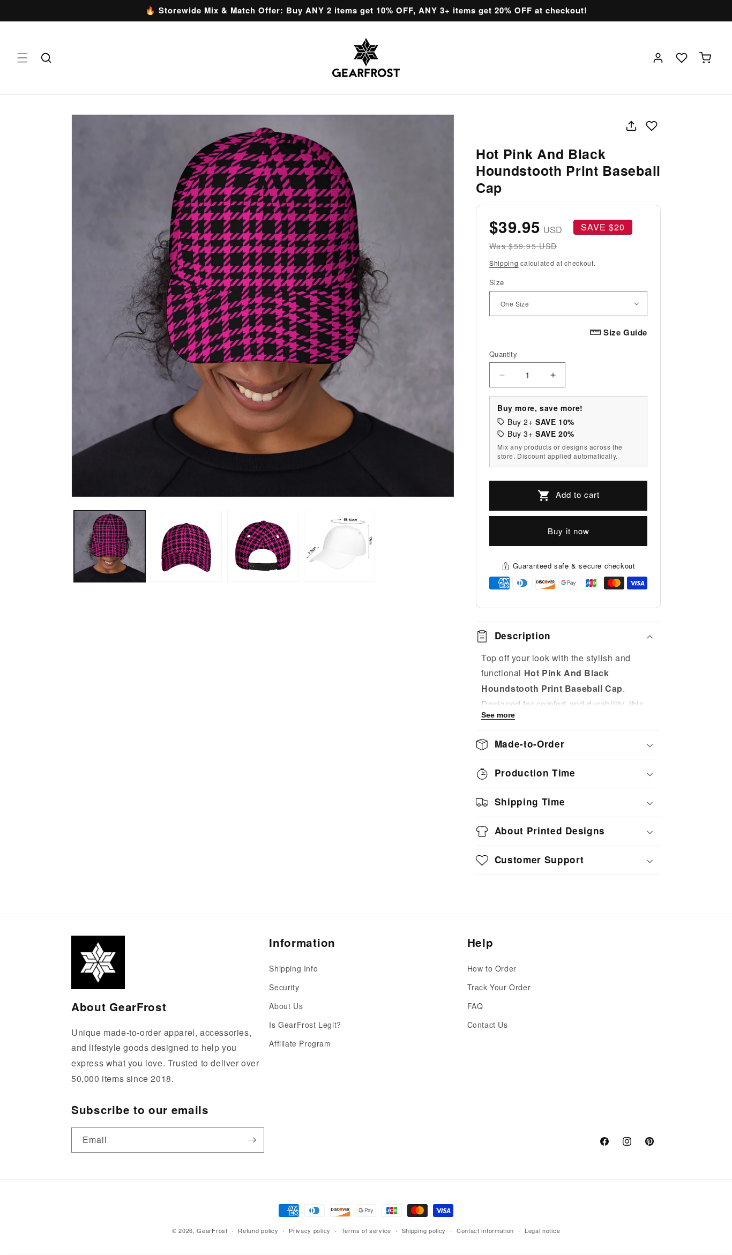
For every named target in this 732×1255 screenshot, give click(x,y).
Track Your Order (499, 987)
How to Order (492, 968)
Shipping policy (424, 1230)
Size (496, 282)
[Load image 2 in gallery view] (186, 546)
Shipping (504, 262)
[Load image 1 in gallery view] (109, 546)
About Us (286, 1005)
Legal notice (542, 1230)
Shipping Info (293, 968)
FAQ (475, 1005)
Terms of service (366, 1230)
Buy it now (568, 530)
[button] (22, 58)
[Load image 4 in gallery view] (339, 546)
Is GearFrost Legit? (305, 1024)
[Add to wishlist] (652, 126)
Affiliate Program (300, 1043)
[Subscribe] (252, 1140)
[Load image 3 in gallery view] (262, 546)
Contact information (485, 1230)
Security (284, 987)
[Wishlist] (681, 58)
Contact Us (487, 1024)
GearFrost (212, 1230)
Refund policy (258, 1230)
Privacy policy (310, 1230)
